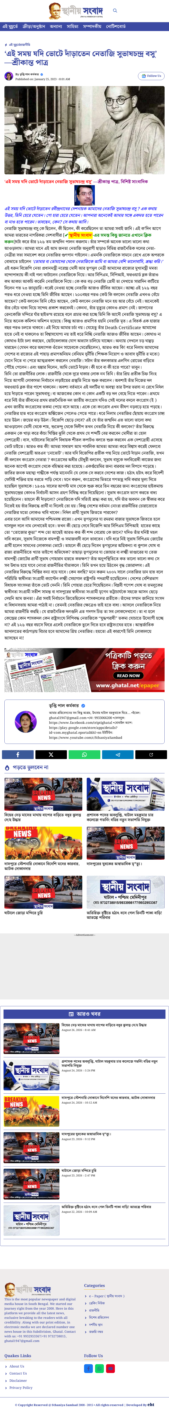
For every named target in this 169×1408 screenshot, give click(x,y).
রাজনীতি (25, 44)
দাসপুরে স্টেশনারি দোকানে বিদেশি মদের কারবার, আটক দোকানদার (42, 866)
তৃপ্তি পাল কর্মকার (29, 74)
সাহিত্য (72, 26)
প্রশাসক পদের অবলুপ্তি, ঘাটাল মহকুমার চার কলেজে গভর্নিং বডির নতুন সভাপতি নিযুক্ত (120, 817)
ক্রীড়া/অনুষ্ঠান (34, 26)
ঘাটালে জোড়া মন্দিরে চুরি (23, 913)
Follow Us (154, 76)
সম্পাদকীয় (92, 26)
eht (150, 1405)
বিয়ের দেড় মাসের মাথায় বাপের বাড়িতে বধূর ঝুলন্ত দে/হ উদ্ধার (42, 817)
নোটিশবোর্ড (116, 26)
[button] (115, 11)
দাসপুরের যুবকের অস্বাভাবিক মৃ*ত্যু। (114, 864)
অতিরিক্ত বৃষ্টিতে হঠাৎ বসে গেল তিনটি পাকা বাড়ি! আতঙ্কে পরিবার (124, 915)
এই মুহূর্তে (10, 26)
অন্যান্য (56, 26)
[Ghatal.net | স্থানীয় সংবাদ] (76, 11)
